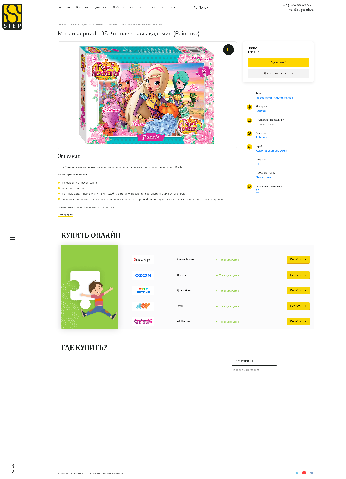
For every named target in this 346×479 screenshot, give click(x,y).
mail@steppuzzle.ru (301, 10)
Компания (147, 7)
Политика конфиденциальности (106, 473)
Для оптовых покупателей (278, 73)
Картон (261, 111)
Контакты (168, 7)
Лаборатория (123, 7)
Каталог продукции (91, 7)
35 (257, 190)
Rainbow (261, 138)
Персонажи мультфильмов (274, 98)
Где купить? (278, 62)
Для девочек (265, 177)
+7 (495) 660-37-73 (298, 5)
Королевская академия (272, 151)
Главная (64, 7)
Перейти (295, 259)
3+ (257, 164)
